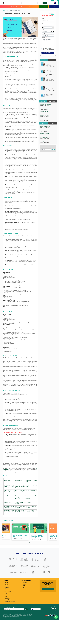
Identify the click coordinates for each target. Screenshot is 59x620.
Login (6, 593)
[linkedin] (55, 610)
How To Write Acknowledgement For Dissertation (31, 497)
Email (43, 18)
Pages (48, 25)
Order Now (48, 589)
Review (22, 6)
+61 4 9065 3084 (43, 6)
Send (26, 609)
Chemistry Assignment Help (45, 133)
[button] (36, 3)
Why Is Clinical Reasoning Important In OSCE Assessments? (9, 486)
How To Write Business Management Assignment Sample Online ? (37, 536)
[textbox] (48, 20)
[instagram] (55, 608)
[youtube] (53, 608)
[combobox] (48, 24)
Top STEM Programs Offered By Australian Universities (20, 486)
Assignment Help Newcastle (45, 104)
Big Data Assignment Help (45, 126)
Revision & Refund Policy (10, 601)
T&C (48, 48)
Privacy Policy (7, 599)
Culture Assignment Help (44, 129)
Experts (18, 6)
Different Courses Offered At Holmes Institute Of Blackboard (9, 491)
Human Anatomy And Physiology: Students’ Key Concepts (20, 502)
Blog (8, 6)
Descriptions (44, 37)
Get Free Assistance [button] (48, 52)
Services (2, 6)
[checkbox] (41, 49)
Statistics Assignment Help (45, 137)
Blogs (6, 588)
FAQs (6, 596)
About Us (6, 582)
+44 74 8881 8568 (54, 6)
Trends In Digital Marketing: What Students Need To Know (20, 497)
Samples (13, 6)
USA (24, 585)
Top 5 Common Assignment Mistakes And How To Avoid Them (50, 72)
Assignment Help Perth (44, 115)
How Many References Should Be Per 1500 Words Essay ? (20, 511)
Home (4, 10)
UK (23, 587)
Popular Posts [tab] (43, 59)
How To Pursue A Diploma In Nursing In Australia (49, 88)
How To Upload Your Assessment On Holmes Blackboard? (20, 491)
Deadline (43, 29)
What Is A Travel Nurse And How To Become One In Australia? (9, 511)
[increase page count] (53, 28)
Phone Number (44, 33)
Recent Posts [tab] (52, 59)
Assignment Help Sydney (44, 111)
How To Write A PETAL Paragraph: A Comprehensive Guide (31, 480)
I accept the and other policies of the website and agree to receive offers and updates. (48, 49)
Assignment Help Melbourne (45, 107)
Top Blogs (6, 476)
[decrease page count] (43, 28)
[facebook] (51, 608)
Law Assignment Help (44, 141)
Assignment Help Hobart (44, 119)
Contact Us (28, 6)
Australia (25, 582)
